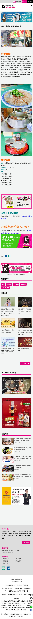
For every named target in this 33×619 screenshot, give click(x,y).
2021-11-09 (22, 440)
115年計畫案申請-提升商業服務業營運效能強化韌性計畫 (7, 351)
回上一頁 (24, 363)
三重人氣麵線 (5, 287)
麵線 (3, 284)
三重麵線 (16, 284)
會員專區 (30, 1)
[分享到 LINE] (31, 606)
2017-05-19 (22, 467)
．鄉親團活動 (5, 559)
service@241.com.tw (7, 552)
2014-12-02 (22, 449)
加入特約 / (13, 585)
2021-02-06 (22, 458)
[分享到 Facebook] (31, 610)
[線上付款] (31, 601)
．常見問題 (5, 561)
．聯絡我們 (18, 561)
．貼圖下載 (5, 563)
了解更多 (25, 542)
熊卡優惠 (18, 1)
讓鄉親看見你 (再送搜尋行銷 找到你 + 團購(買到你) (24, 311)
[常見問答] (31, 595)
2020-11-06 (22, 477)
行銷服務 (25, 585)
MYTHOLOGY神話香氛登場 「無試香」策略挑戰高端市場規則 (25, 332)
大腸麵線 (23, 284)
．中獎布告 (18, 559)
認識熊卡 (7, 585)
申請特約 (24, 1)
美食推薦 (9, 284)
